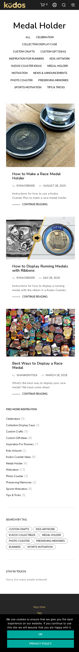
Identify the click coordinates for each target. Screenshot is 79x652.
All (28, 37)
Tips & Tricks (56, 87)
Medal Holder (57, 66)
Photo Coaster (22, 80)
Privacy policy (40, 644)
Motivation (20, 73)
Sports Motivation (27, 87)
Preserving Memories (53, 80)
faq (39, 613)
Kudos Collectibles (22, 535)
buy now (40, 607)
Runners (15, 547)
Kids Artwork (60, 59)
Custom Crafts (24, 52)
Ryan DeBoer (26, 186)
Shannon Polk (27, 375)
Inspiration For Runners (26, 59)
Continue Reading (35, 204)
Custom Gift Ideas (53, 52)
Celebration (45, 37)
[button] (44, 5)
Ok (40, 634)
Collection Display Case (39, 44)
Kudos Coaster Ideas (26, 66)
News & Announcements (50, 73)
